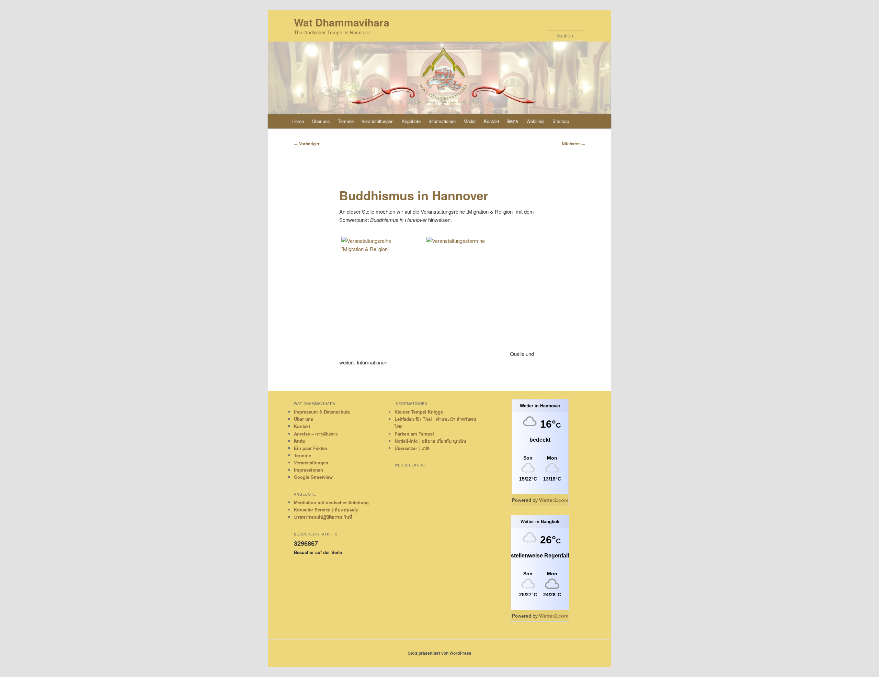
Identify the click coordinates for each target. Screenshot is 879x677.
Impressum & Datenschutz (322, 411)
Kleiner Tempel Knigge (419, 411)
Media (470, 121)
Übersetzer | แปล (412, 448)
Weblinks (535, 121)
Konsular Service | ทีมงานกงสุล (326, 509)
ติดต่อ (512, 121)
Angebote (411, 121)
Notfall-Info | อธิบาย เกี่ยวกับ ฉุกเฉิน (430, 441)
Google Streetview (313, 477)
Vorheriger (307, 143)
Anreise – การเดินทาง (316, 433)
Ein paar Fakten (310, 448)
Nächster (573, 143)
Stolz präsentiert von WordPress (439, 653)
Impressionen (308, 469)
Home (298, 121)
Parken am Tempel (414, 433)
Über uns (321, 121)
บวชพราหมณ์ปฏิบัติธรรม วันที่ (323, 517)
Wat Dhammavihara (341, 22)
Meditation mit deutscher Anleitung (331, 502)
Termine (346, 121)
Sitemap (560, 121)
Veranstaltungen (377, 121)
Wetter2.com (553, 500)
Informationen (442, 121)
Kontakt (491, 121)
